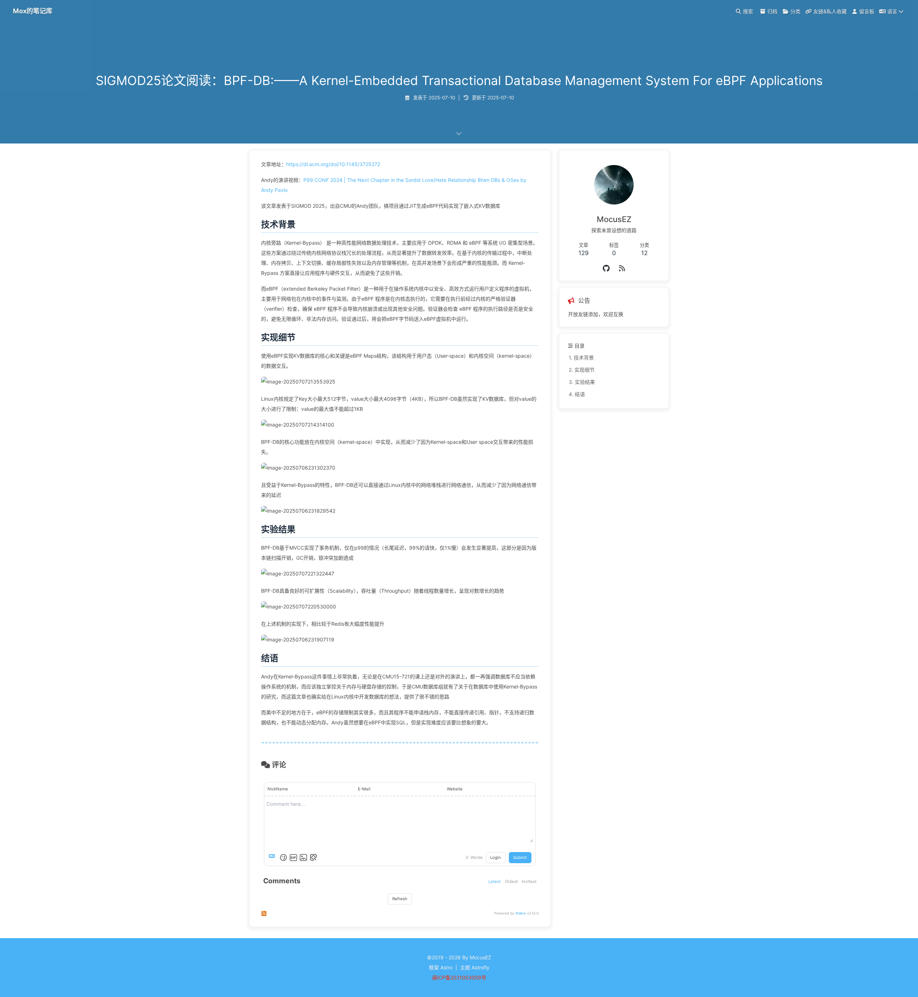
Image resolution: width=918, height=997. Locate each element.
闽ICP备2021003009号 (459, 977)
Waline (520, 913)
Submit (520, 857)
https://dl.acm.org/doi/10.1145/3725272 (333, 164)
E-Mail (364, 788)
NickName (278, 788)
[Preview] (313, 857)
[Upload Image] (303, 857)
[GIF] (293, 857)
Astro (446, 967)
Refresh (399, 898)
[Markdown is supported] (273, 857)
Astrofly (480, 967)
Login (495, 857)
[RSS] (622, 268)
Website (455, 788)
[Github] (607, 268)
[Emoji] (283, 857)
